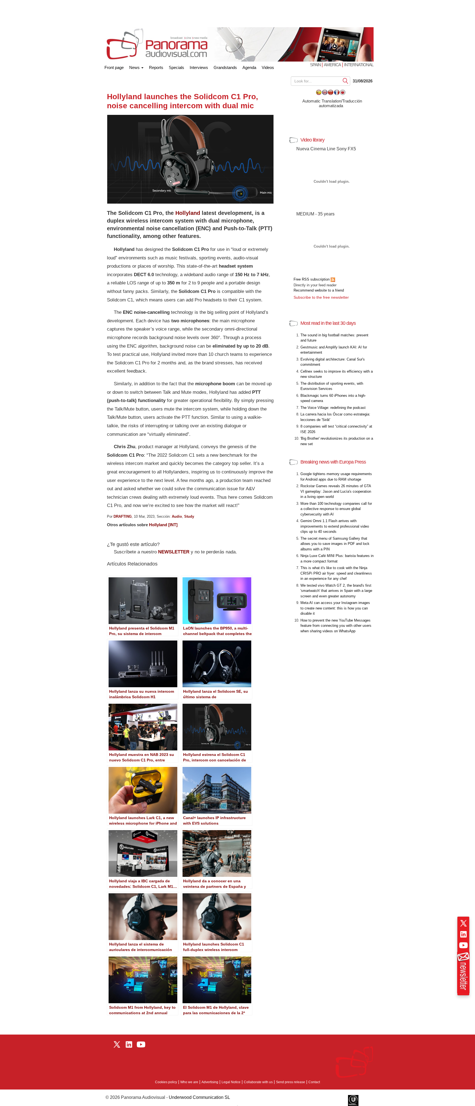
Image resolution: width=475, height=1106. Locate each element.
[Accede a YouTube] (463, 945)
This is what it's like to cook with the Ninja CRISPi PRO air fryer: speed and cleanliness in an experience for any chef (336, 573)
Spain (316, 64)
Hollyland (187, 213)
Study (189, 516)
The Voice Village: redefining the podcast (333, 408)
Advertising (209, 1082)
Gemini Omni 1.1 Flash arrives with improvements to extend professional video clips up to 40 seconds (334, 526)
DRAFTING (123, 516)
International (358, 64)
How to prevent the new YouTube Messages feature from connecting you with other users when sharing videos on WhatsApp (335, 625)
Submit (345, 80)
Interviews (199, 67)
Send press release (290, 1082)
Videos (268, 67)
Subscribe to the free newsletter (321, 297)
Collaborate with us (258, 1082)
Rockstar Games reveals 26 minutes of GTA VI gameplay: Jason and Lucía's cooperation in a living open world (335, 491)
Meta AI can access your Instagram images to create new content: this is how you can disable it (335, 608)
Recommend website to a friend (319, 290)
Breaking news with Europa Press (333, 462)
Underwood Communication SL (199, 1097)
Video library (312, 140)
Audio (177, 516)
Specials (176, 67)
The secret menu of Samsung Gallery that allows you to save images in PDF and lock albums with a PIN (334, 543)
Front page (114, 66)
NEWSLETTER (173, 552)
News (135, 67)
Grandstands (225, 67)
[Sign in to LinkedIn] (463, 934)
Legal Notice (231, 1082)
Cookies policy (166, 1082)
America (332, 64)
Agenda (249, 67)
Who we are (189, 1082)
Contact (314, 1082)
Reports (156, 67)
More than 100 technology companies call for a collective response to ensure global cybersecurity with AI (336, 508)
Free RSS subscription (312, 279)
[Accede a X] (463, 923)
